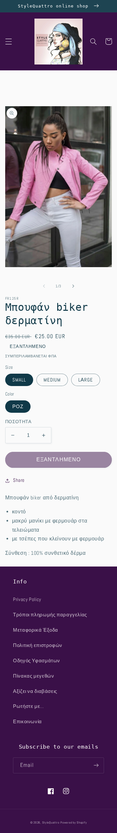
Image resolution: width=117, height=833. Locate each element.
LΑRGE (85, 380)
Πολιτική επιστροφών (37, 645)
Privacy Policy (27, 599)
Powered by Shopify (73, 823)
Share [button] (19, 480)
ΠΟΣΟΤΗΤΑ (18, 421)
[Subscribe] (96, 765)
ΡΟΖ (17, 406)
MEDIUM (52, 380)
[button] (8, 41)
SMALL (19, 380)
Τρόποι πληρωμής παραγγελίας (50, 615)
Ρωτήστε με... (28, 706)
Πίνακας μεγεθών (33, 676)
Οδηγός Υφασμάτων (36, 661)
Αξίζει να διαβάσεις (35, 691)
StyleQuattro (50, 823)
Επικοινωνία (27, 722)
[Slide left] (44, 286)
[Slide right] (73, 286)
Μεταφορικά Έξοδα (35, 630)
